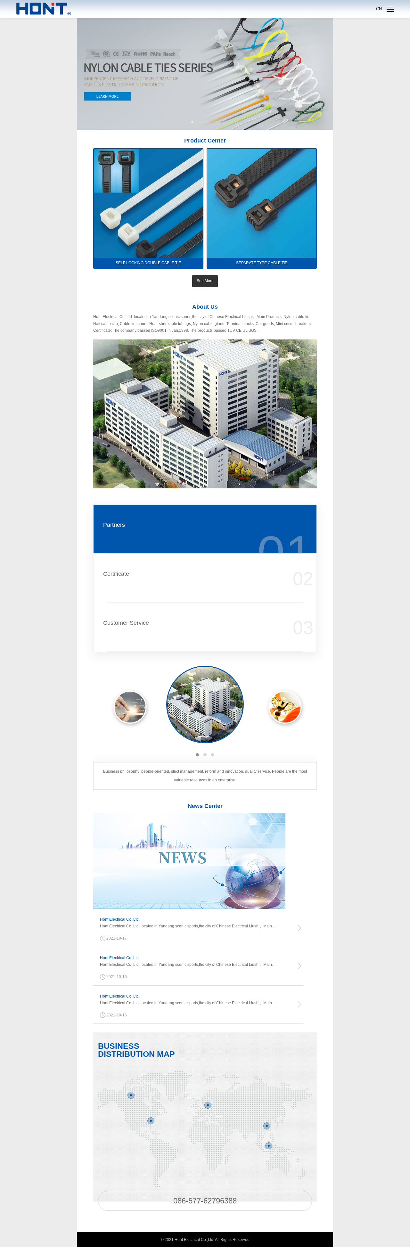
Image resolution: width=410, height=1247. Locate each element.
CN (379, 8)
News (205, 806)
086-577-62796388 (205, 1200)
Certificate (116, 574)
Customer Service (126, 623)
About (205, 307)
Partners (114, 525)
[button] (197, 755)
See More (205, 281)
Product (205, 140)
